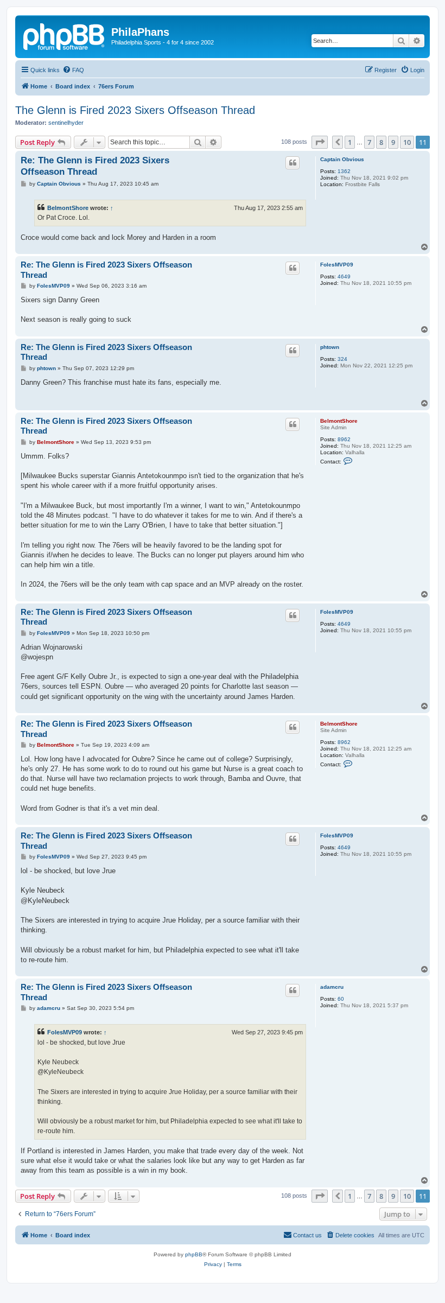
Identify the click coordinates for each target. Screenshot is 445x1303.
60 (341, 999)
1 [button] (350, 142)
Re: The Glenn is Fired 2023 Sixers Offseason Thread (95, 166)
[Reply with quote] (292, 162)
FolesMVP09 (336, 265)
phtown (329, 347)
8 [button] (381, 142)
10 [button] (407, 142)
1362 (344, 171)
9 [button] (393, 142)
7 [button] (369, 142)
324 (342, 359)
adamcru (332, 987)
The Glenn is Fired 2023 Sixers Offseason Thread (135, 110)
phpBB (193, 1254)
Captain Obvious (342, 159)
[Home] (64, 35)
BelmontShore (67, 208)
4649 (344, 276)
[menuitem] (73, 70)
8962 (344, 439)
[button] (320, 142)
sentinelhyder (66, 122)
